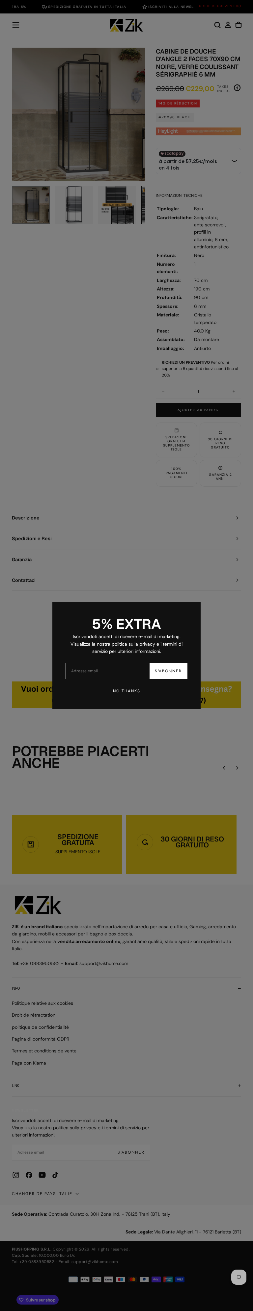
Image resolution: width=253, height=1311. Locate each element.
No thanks (126, 691)
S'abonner (168, 671)
